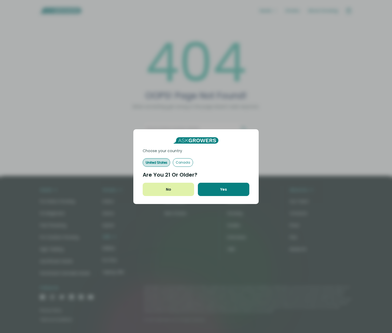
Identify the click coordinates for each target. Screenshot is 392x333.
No (168, 189)
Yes (223, 189)
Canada (183, 162)
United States (156, 162)
